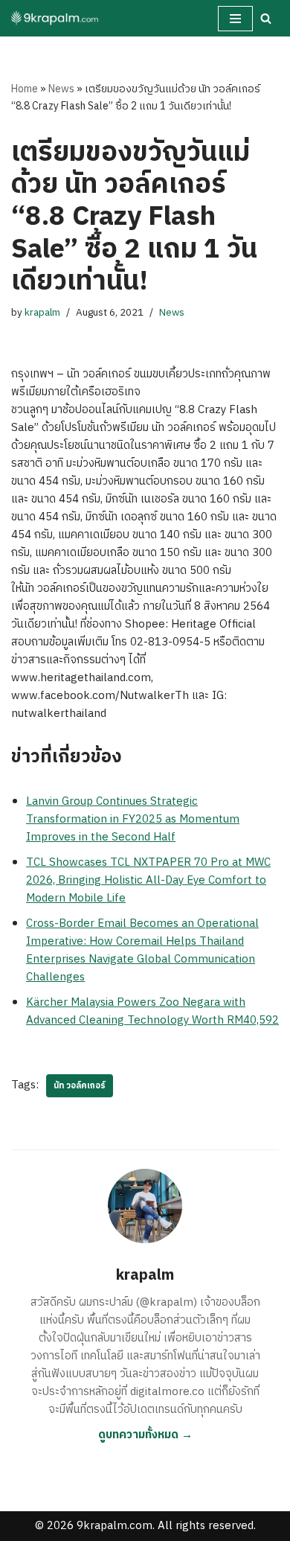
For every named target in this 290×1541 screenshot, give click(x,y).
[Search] (265, 18)
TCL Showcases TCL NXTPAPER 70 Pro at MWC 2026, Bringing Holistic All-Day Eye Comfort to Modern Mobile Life (148, 880)
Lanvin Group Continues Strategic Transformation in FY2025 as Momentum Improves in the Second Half (132, 819)
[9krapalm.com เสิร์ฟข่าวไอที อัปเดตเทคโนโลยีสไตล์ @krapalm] (55, 18)
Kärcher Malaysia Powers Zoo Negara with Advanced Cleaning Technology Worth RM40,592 (152, 1011)
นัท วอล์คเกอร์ (80, 1086)
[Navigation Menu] (235, 18)
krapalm (42, 312)
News (61, 89)
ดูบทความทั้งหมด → (145, 1435)
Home (24, 89)
